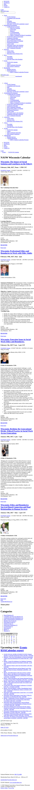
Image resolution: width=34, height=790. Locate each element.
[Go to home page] (5, 11)
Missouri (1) (7, 630)
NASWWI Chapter (5, 170)
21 (14, 640)
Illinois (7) (6, 629)
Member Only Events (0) (10, 621)
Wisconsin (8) (7, 628)
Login (2, 9)
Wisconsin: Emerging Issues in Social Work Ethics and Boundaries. (16, 340)
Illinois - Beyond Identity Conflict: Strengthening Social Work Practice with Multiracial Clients (18, 690)
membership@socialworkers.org (9, 779)
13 (11, 639)
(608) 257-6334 (4, 727)
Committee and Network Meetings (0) (13, 616)
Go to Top (11, 788)
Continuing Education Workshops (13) (13, 618)
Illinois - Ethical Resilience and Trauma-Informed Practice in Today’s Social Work (18, 679)
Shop (5, 4)
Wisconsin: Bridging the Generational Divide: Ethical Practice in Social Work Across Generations (17, 431)
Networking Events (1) (9, 622)
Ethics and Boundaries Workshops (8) (13, 619)
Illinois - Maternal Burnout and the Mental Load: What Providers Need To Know (17, 670)
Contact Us (6, 7)
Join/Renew (7, 2)
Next (9, 601)
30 (11, 636)
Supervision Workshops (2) (10, 625)
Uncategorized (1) (8, 626)
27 (11, 642)
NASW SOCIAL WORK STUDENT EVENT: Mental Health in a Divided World (18, 655)
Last (11, 601)
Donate (5, 5)
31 (14, 636)
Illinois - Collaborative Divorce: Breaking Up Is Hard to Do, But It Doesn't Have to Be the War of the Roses (18, 700)
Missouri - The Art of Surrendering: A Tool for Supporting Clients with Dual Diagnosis (18, 658)
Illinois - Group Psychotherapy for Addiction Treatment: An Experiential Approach (18, 663)
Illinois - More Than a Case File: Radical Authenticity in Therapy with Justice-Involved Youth (18, 682)
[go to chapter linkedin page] (4, 771)
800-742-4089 (18, 774)
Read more (3, 247)
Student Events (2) (8, 623)
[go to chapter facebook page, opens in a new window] (7, 771)
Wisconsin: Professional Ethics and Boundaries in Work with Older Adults (16, 252)
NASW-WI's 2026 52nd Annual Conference (18, 686)
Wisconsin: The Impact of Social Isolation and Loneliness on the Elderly (16, 163)
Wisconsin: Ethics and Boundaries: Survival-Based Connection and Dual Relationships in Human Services (16, 507)
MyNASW (6, 1)
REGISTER (4, 245)
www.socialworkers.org (16, 782)
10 (7, 601)
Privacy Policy (4, 788)
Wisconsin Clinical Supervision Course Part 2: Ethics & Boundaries (17, 696)
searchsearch (19, 76)
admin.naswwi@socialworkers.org (9, 735)
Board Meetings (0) (9, 615)
